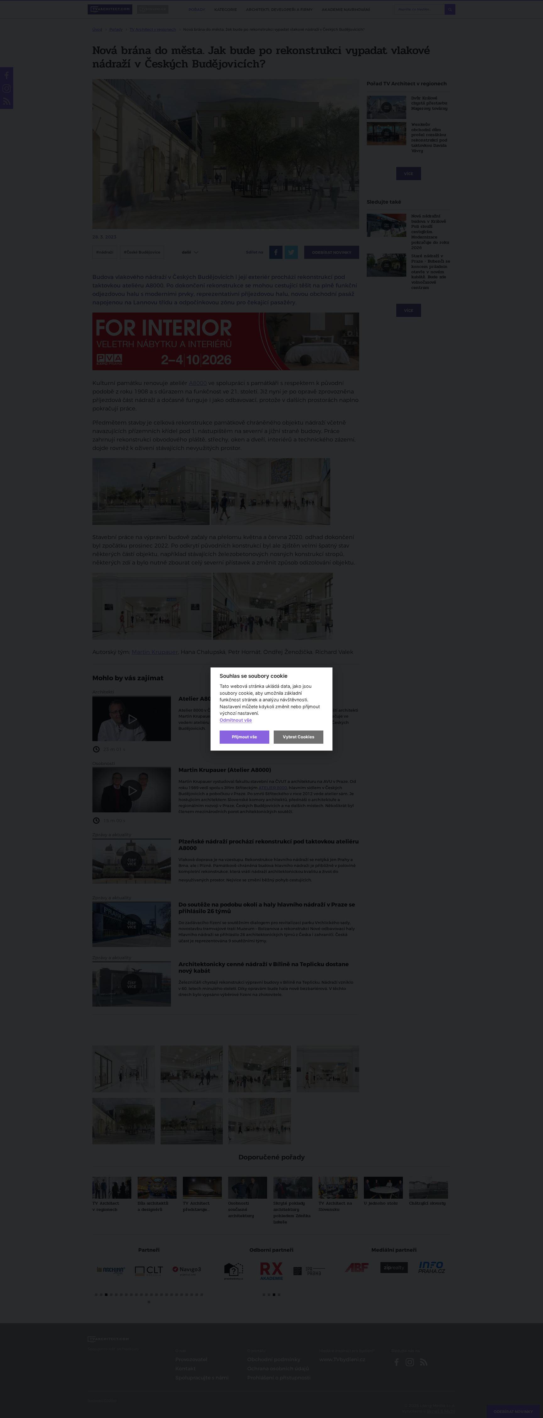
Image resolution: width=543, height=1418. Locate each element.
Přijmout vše (244, 736)
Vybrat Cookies (298, 736)
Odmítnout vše (236, 720)
